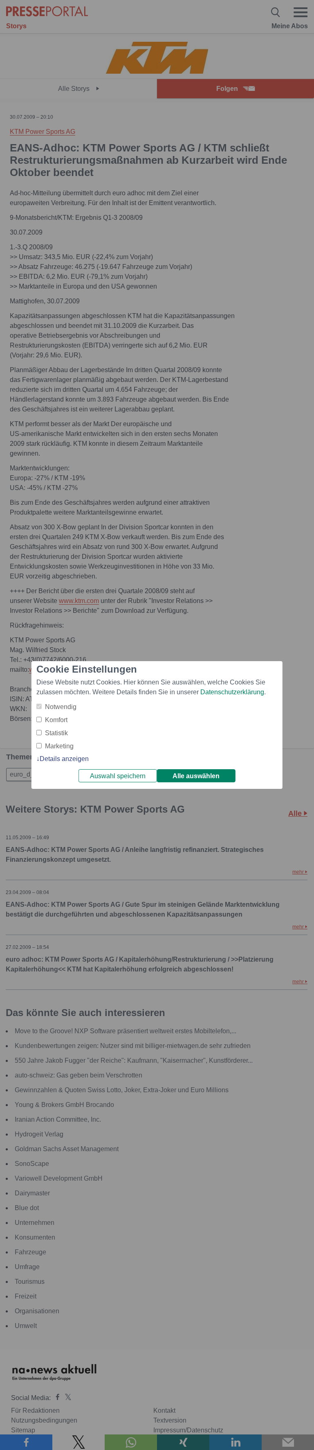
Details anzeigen (64, 758)
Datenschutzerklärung (232, 692)
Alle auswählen (196, 775)
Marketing (59, 746)
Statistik (56, 733)
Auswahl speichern (118, 775)
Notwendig (60, 706)
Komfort (56, 719)
